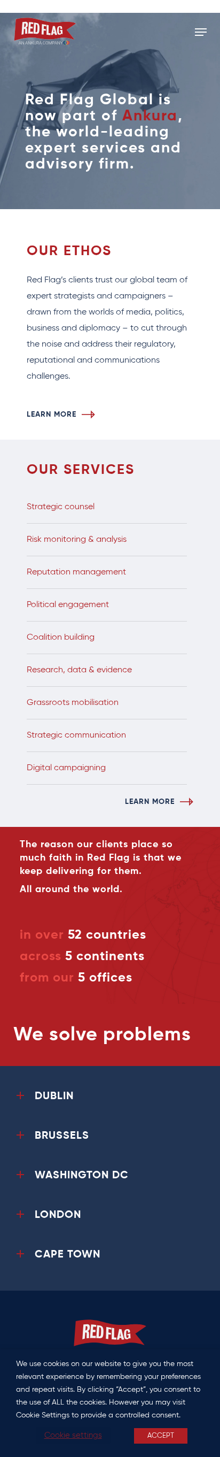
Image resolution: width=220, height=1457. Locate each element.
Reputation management (76, 572)
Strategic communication (76, 735)
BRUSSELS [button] (62, 1136)
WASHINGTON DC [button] (82, 1175)
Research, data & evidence (79, 670)
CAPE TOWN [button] (67, 1254)
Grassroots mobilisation (73, 703)
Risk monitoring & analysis (77, 539)
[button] (201, 32)
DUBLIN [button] (54, 1096)
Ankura (150, 116)
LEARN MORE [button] (51, 414)
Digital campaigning (66, 768)
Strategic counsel (61, 507)
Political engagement (68, 605)
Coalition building (61, 637)
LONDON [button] (58, 1215)
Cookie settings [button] (73, 1435)
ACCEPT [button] (160, 1435)
